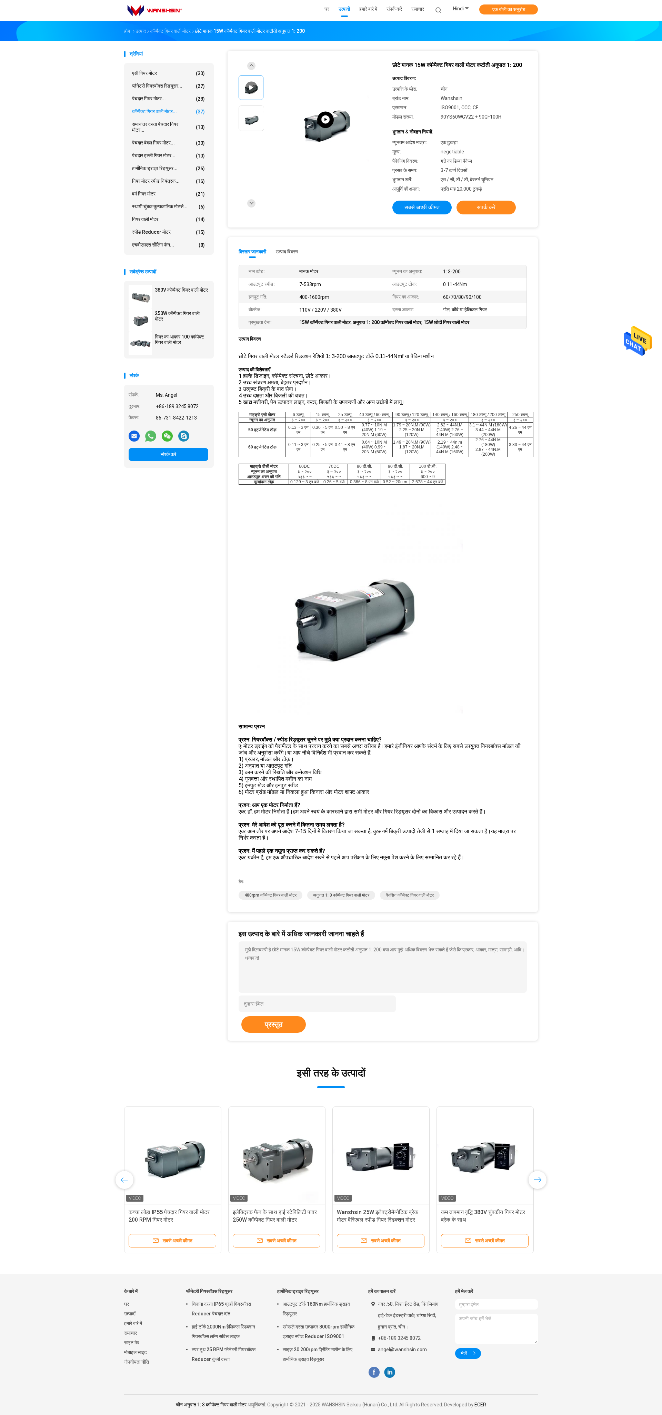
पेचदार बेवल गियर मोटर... (168, 143)
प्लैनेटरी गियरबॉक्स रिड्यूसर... (168, 86)
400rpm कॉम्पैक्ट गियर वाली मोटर (270, 895)
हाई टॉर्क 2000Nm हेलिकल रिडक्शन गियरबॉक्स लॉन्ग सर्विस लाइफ (223, 1331)
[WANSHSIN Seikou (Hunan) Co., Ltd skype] (183, 435)
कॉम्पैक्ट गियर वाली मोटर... (168, 111)
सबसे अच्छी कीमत (422, 207)
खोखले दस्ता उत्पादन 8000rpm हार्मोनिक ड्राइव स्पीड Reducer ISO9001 (318, 1331)
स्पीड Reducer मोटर (168, 232)
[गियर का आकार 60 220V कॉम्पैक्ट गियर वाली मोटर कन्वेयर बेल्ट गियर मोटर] (172, 1155)
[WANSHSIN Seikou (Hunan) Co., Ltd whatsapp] (150, 435)
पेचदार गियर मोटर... (168, 99)
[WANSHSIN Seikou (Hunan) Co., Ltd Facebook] (374, 1372)
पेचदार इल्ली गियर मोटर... (168, 156)
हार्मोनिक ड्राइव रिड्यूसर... (168, 168)
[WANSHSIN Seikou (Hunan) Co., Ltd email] (134, 435)
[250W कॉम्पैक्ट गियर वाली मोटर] (140, 320)
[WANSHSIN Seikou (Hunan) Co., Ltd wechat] (167, 435)
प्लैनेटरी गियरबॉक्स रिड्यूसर (209, 1291)
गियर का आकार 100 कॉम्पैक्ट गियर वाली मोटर (179, 339)
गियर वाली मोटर (168, 219)
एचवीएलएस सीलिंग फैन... (168, 245)
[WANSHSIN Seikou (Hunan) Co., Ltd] (154, 10)
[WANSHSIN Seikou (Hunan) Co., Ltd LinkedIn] (389, 1372)
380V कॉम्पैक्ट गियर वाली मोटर (181, 290)
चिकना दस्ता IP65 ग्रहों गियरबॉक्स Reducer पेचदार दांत (221, 1308)
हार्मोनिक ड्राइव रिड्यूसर (298, 1291)
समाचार (130, 1333)
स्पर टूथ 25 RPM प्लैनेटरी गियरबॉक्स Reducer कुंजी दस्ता (223, 1354)
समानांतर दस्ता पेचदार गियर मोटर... (168, 127)
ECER (480, 1404)
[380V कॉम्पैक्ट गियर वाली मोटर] (140, 296)
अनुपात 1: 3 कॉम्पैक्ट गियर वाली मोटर (341, 895)
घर (126, 1304)
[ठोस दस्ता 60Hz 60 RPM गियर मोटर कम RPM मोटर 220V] (485, 1155)
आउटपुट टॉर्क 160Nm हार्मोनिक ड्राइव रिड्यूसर (316, 1308)
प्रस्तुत (273, 1024)
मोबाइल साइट (135, 1352)
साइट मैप (131, 1342)
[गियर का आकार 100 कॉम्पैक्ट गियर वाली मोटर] (140, 343)
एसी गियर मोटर (168, 73)
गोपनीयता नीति (136, 1362)
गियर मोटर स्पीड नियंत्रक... (168, 181)
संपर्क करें (168, 454)
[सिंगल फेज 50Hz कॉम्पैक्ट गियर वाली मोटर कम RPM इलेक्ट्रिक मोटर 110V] (381, 1155)
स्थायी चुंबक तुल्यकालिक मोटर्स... (168, 207)
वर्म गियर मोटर (168, 194)
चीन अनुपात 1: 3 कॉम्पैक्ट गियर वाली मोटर (211, 1404)
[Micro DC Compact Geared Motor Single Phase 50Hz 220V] (325, 120)
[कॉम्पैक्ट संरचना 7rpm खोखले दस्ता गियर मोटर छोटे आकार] (277, 1155)
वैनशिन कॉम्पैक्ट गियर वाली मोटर (410, 895)
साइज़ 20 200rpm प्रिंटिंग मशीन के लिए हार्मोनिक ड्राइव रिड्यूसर (317, 1354)
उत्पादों (130, 1313)
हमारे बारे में (133, 1323)
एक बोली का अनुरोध (508, 9)
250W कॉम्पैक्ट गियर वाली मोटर (177, 316)
